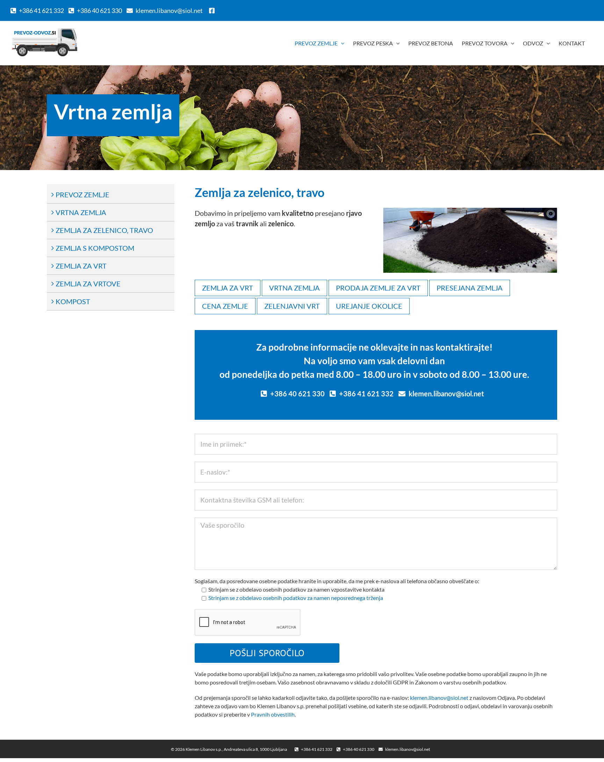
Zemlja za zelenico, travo (104, 230)
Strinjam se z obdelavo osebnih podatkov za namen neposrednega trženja (295, 597)
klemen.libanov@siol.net (169, 10)
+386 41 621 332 (41, 10)
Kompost (73, 301)
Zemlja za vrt (81, 266)
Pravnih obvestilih (273, 714)
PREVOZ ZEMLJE (82, 194)
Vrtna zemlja (81, 212)
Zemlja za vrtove (88, 283)
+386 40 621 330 (99, 10)
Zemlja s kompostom (95, 248)
